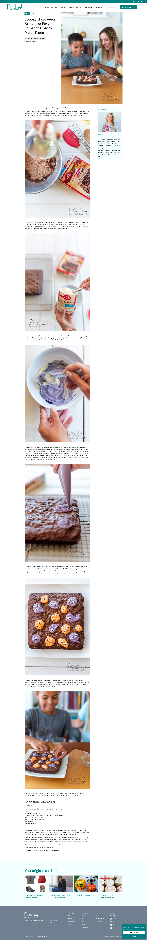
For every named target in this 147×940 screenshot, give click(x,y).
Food (52, 7)
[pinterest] (136, 1)
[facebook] (141, 1)
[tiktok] (133, 1)
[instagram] (130, 1)
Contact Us (70, 924)
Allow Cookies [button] (134, 932)
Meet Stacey (71, 918)
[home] (15, 7)
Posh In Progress (32, 936)
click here (57, 850)
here (78, 795)
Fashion (46, 7)
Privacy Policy (119, 936)
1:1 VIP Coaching (100, 921)
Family (57, 7)
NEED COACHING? (128, 7)
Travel (63, 7)
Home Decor (70, 7)
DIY (97, 915)
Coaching (78, 7)
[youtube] (138, 1)
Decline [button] (134, 936)
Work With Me (71, 921)
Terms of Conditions (109, 936)
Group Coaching (100, 918)
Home (69, 915)
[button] (79, 7)
